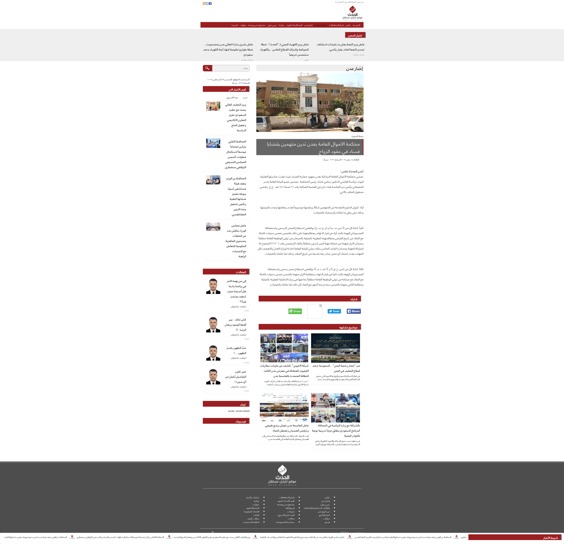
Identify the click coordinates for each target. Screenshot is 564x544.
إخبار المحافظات (336, 25)
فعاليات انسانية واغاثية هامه (317, 508)
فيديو (327, 522)
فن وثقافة (290, 508)
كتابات (256, 515)
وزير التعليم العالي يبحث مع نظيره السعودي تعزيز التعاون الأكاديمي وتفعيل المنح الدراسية (247, 537)
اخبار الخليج (324, 515)
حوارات (243, 25)
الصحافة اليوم (252, 508)
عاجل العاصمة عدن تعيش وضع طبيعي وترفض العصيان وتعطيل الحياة (287, 427)
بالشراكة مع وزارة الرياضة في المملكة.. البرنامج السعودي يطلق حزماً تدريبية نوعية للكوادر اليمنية (336, 430)
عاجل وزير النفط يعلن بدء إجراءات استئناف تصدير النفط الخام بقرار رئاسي (341, 46)
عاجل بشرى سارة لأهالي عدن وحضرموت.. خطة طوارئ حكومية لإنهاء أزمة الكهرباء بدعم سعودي (228, 49)
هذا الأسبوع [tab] (232, 97)
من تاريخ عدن (324, 511)
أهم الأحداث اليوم (294, 25)
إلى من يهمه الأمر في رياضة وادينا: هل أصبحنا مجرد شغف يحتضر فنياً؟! (236, 291)
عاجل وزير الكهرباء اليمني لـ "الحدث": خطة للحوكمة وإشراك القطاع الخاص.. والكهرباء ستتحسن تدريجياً (284, 49)
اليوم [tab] (244, 97)
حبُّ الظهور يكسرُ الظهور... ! (236, 350)
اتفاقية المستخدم (251, 522)
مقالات (326, 518)
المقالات (241, 272)
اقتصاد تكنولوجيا (251, 511)
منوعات (290, 511)
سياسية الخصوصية (285, 522)
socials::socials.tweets (239, 411)
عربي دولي (272, 25)
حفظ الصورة (358, 136)
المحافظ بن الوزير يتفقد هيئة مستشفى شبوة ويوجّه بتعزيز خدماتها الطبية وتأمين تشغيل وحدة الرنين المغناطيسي (437, 537)
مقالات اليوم (253, 518)
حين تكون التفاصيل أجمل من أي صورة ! (235, 376)
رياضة (281, 25)
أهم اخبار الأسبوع (286, 515)
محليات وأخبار (321, 25)
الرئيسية (356, 25)
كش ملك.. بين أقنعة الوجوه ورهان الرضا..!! (235, 324)
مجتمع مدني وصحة (256, 25)
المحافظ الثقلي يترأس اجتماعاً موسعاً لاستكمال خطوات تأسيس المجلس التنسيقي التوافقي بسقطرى (155, 537)
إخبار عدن (308, 25)
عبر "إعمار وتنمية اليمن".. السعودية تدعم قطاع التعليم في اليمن (336, 367)
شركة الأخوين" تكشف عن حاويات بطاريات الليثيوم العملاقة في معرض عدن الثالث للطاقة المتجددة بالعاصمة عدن (284, 370)
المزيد (235, 25)
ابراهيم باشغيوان (238, 306)
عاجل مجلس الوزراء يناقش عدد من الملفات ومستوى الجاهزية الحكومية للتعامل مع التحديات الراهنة (337, 537)
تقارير (348, 25)
